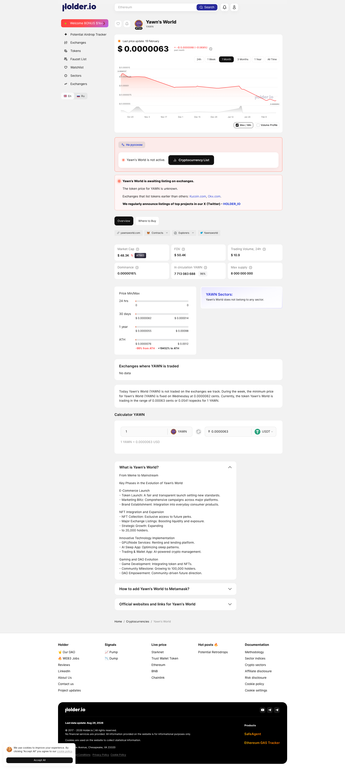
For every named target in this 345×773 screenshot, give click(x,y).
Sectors (75, 75)
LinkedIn (64, 671)
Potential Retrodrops (213, 652)
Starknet (157, 652)
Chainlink (158, 677)
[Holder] (75, 710)
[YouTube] (263, 710)
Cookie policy (254, 684)
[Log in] (234, 7)
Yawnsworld (211, 232)
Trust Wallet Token (164, 658)
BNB (154, 671)
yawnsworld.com (130, 232)
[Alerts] (224, 7)
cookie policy (64, 751)
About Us (65, 677)
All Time (272, 59)
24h (199, 59)
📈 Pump (111, 652)
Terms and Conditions (77, 754)
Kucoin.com (198, 196)
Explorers (184, 232)
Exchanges (78, 42)
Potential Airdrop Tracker (88, 34)
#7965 (140, 255)
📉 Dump (111, 658)
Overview (124, 221)
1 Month (226, 59)
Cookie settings (256, 690)
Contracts (157, 232)
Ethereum (158, 665)
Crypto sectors (255, 665)
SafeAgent (252, 734)
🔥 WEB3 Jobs (68, 658)
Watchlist (77, 67)
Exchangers (78, 84)
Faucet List (78, 59)
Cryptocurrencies (137, 621)
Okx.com (214, 196)
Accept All (39, 760)
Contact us (66, 684)
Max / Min (245, 125)
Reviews (64, 665)
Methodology (254, 652)
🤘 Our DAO (66, 652)
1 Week (211, 59)
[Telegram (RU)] (277, 710)
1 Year (257, 59)
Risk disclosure (255, 677)
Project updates (69, 690)
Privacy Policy (101, 754)
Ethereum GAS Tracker (262, 743)
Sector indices (255, 658)
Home (118, 621)
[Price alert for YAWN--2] (127, 23)
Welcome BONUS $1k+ (86, 23)
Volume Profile (269, 125)
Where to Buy (147, 221)
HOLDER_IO (231, 204)
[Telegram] (270, 710)
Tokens (75, 51)
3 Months (242, 59)
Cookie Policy (118, 754)
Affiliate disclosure (258, 671)
